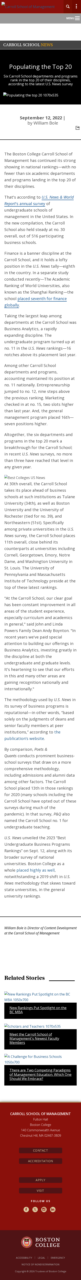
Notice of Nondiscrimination (40, 1264)
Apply (40, 1180)
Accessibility (24, 1257)
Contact (40, 1150)
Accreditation (40, 1161)
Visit (40, 1190)
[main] (40, 632)
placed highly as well (35, 870)
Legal (41, 1257)
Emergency (58, 1257)
